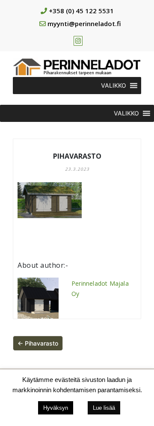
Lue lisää (104, 408)
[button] (113, 85)
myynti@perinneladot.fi (84, 23)
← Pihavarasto (38, 343)
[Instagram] (78, 40)
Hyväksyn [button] (55, 408)
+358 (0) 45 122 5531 (81, 10)
